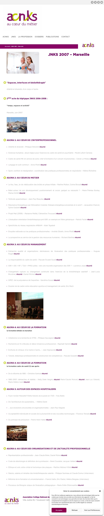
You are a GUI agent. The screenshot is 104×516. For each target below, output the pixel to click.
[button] (100, 491)
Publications (52, 37)
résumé (42, 147)
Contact (65, 37)
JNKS (13, 37)
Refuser (75, 510)
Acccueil (7, 46)
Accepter (59, 510)
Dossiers (39, 37)
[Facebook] (92, 2)
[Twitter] (95, 2)
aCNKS (6, 37)
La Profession (25, 37)
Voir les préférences (92, 510)
